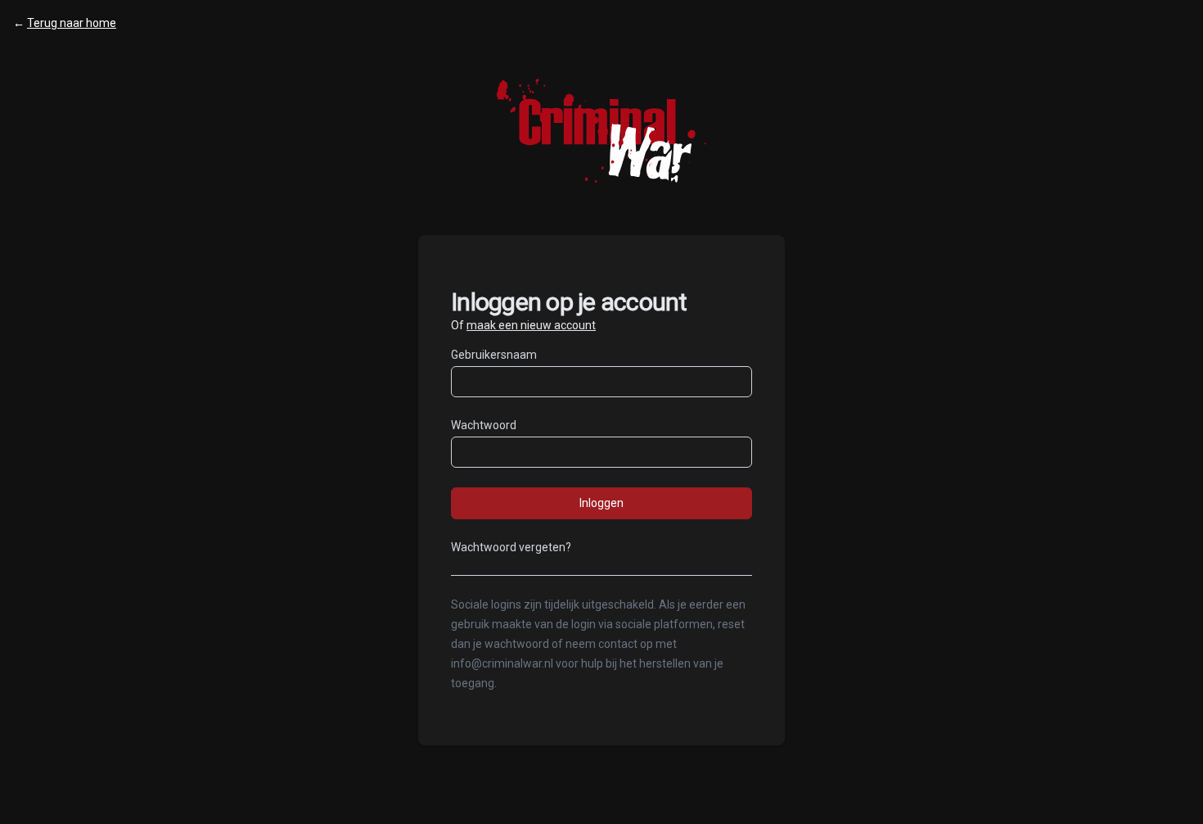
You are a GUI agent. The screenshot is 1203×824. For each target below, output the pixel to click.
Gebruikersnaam (494, 354)
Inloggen (601, 502)
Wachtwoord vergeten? (511, 547)
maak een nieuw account (531, 325)
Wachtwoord (483, 425)
